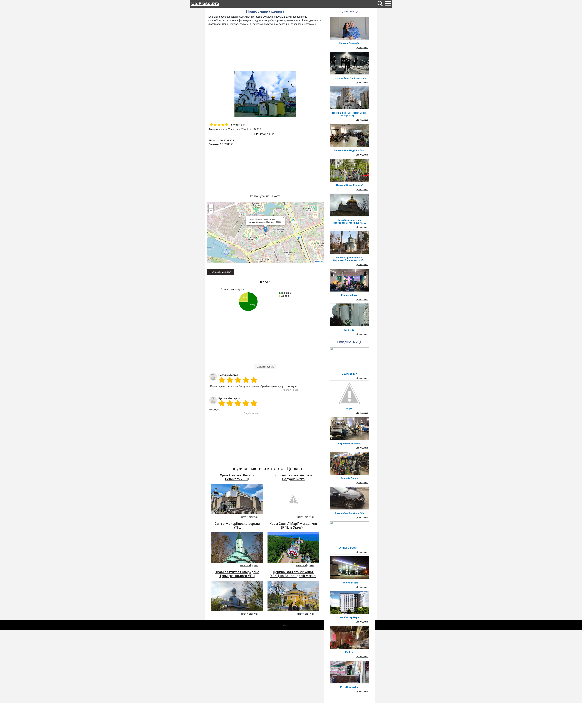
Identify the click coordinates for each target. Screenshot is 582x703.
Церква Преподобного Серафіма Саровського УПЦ (349, 259)
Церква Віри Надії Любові (349, 150)
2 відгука (287, 16)
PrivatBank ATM (349, 687)
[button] (265, 229)
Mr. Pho (349, 652)
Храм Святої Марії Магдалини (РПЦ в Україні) (293, 525)
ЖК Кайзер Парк (349, 617)
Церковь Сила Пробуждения (349, 78)
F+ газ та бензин (349, 582)
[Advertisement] (265, 48)
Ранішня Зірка (349, 295)
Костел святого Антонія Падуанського (293, 477)
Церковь (349, 330)
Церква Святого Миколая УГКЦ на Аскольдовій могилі (293, 574)
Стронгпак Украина (349, 443)
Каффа (349, 408)
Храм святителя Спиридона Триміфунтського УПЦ (237, 574)
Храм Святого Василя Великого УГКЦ (237, 477)
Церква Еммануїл (349, 43)
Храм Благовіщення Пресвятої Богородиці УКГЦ (349, 221)
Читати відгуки (249, 516)
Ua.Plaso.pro (205, 3)
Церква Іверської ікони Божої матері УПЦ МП (349, 114)
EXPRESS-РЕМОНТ (349, 547)
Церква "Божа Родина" (349, 185)
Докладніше (362, 47)
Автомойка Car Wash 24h (349, 513)
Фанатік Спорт (349, 478)
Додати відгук (265, 366)
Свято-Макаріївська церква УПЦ (237, 525)
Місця (285, 625)
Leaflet (320, 261)
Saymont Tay (349, 374)
